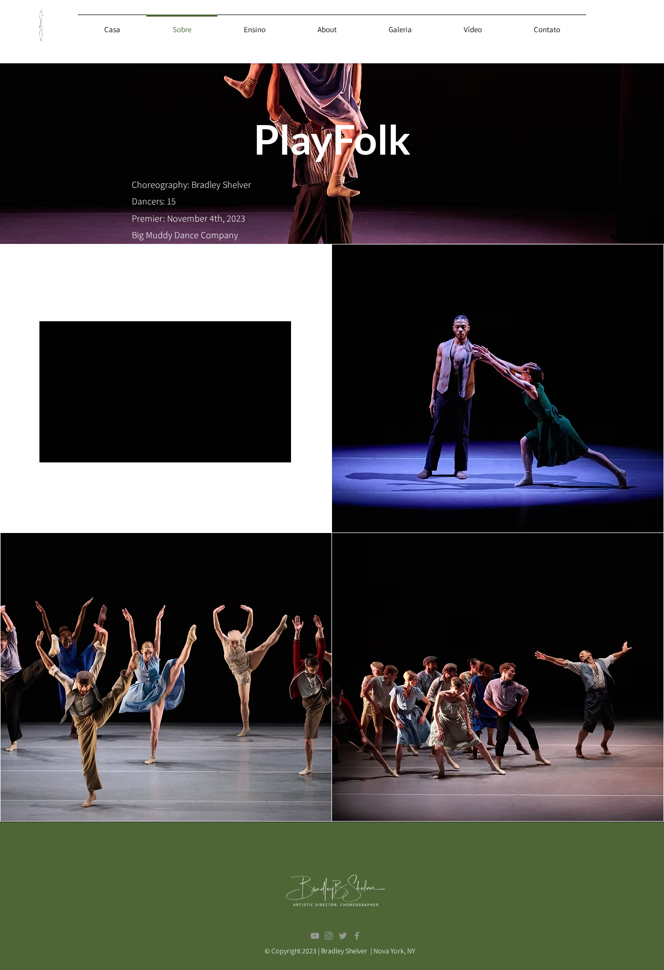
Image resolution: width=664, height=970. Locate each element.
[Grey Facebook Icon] (357, 936)
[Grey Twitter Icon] (343, 936)
